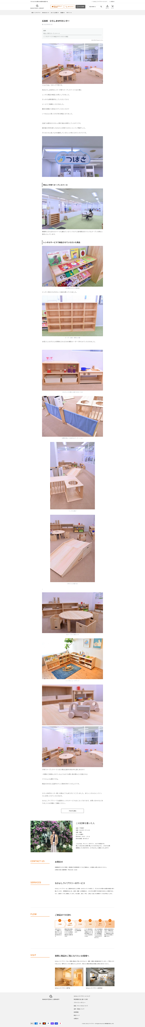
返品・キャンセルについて (81, 1006)
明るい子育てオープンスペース (51, 33)
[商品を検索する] (101, 6)
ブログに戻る (72, 811)
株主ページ (77, 1015)
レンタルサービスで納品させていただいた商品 (55, 36)
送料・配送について (79, 1009)
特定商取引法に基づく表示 (81, 999)
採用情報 (76, 1012)
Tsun (102, 40)
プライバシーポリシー (80, 1002)
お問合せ (112, 1)
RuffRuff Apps (96, 40)
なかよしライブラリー (90, 1023)
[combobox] (95, 6)
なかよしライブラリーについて (100, 1)
